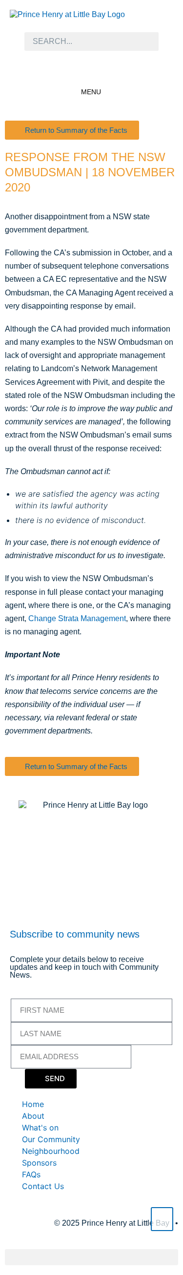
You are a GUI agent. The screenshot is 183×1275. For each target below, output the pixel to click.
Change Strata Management (77, 618)
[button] (91, 1257)
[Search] (146, 41)
